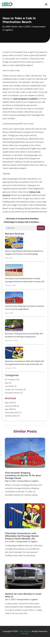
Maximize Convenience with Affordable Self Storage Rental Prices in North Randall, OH (22, 536)
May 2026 (9, 402)
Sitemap (25, 633)
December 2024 (12, 412)
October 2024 (11, 416)
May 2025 (9, 409)
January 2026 (10, 406)
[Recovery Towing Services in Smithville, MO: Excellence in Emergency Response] (14, 325)
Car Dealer (9, 386)
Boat (7, 383)
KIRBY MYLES (11, 26)
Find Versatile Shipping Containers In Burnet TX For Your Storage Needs (23, 475)
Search (41, 228)
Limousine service (12, 393)
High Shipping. (25, 631)
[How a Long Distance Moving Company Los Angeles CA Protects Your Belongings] (14, 243)
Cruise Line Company (14, 389)
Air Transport (10, 379)
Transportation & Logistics (27, 481)
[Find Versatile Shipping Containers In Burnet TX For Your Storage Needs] (14, 298)
